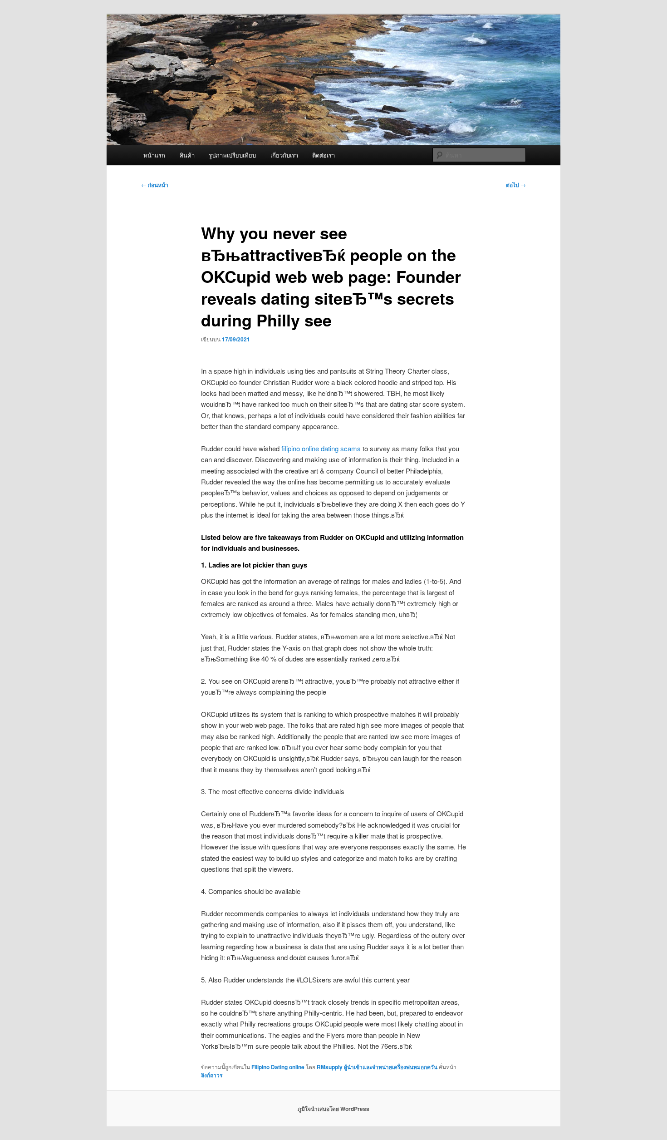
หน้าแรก (154, 155)
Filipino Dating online (277, 1067)
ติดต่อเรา (323, 155)
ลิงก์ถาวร (211, 1075)
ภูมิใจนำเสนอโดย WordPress (333, 1109)
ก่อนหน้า (154, 185)
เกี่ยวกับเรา (284, 155)
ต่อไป (516, 185)
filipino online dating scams (321, 448)
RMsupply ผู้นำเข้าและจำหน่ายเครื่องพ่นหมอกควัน (377, 1067)
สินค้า (187, 155)
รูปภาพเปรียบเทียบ (232, 155)
